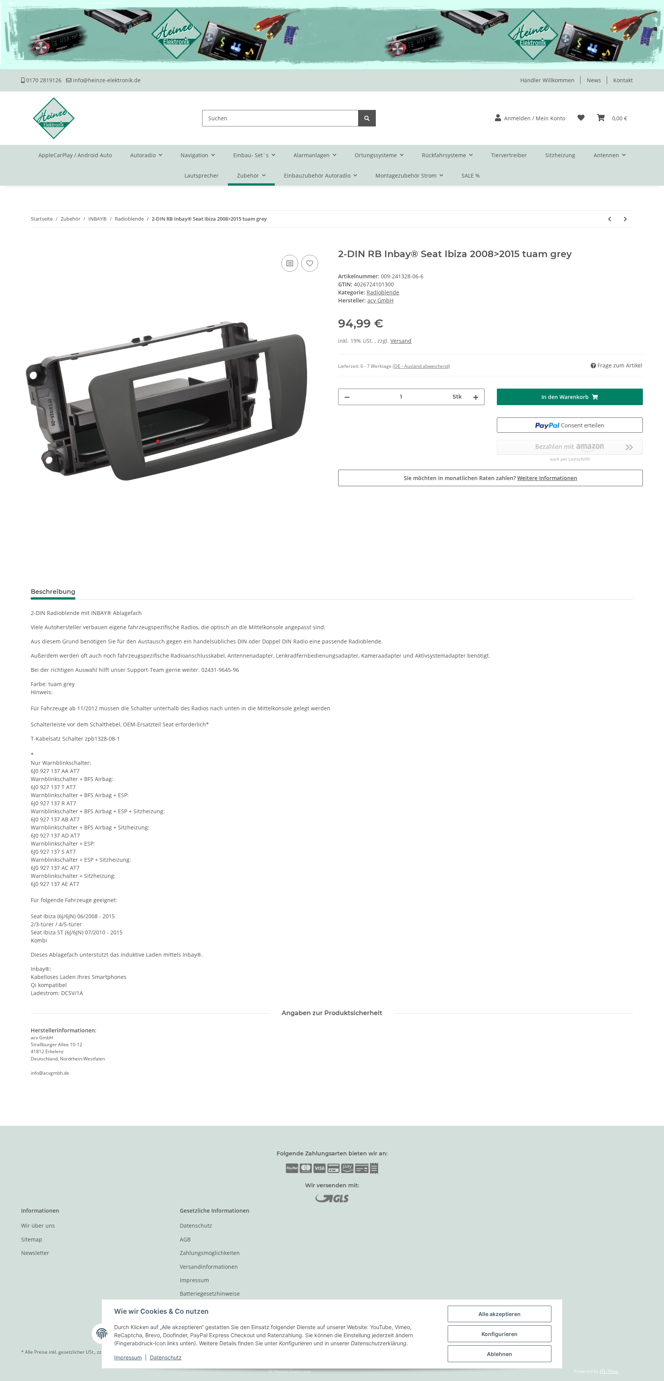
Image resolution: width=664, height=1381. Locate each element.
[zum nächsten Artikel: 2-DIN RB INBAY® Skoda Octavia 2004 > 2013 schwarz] (625, 219)
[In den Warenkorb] (27, 244)
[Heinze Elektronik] (54, 118)
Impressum (194, 1280)
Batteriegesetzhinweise (210, 1293)
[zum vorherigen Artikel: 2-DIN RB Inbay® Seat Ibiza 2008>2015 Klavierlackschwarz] (610, 219)
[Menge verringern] (347, 397)
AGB (185, 1239)
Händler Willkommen (547, 80)
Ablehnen (499, 1354)
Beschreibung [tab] (53, 591)
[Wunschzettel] (581, 118)
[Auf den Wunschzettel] (309, 263)
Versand (401, 340)
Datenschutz (196, 1225)
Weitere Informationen (547, 478)
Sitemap (31, 1239)
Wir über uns (38, 1225)
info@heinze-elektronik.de (106, 80)
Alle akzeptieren (499, 1314)
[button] (530, 118)
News (594, 80)
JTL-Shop (609, 1371)
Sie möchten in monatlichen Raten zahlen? (490, 478)
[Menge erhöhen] (475, 397)
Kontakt (623, 80)
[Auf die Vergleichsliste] (289, 263)
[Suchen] (367, 118)
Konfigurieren (499, 1334)
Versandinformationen (209, 1266)
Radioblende (383, 292)
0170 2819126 (43, 80)
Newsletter (35, 1252)
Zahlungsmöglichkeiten (210, 1252)
